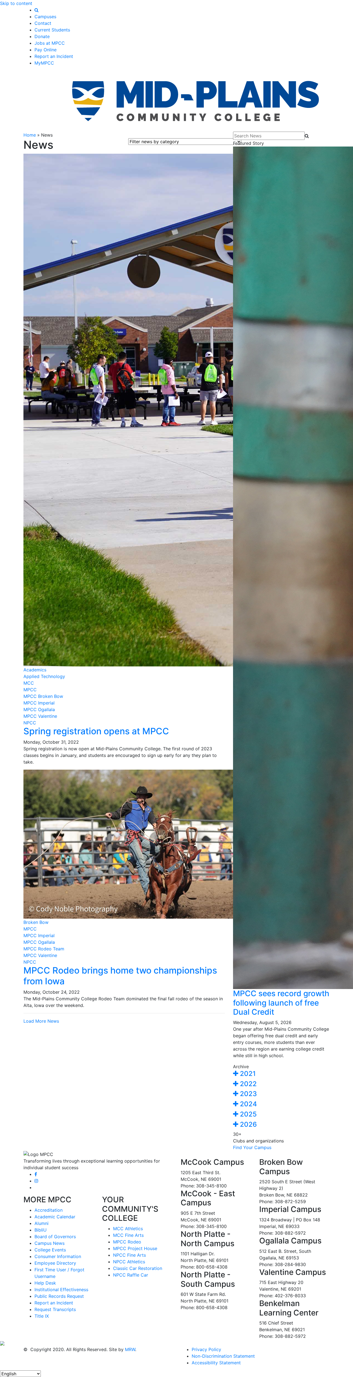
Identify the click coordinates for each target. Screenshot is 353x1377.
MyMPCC (44, 63)
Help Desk (45, 1283)
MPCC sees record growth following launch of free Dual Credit (281, 1003)
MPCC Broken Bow (43, 696)
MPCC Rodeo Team (43, 948)
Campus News (49, 1243)
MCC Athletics (128, 1228)
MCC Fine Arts (128, 1235)
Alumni (41, 1223)
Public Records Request (59, 1296)
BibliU (40, 1230)
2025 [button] (247, 1114)
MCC (28, 683)
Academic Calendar (54, 1216)
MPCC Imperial (39, 703)
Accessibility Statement (216, 1362)
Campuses (45, 16)
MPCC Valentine (40, 716)
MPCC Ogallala (39, 709)
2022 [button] (247, 1084)
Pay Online (45, 49)
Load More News (41, 1021)
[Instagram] (36, 1181)
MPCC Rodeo (127, 1242)
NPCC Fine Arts (129, 1255)
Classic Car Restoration (137, 1268)
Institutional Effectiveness (61, 1289)
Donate (42, 36)
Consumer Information (57, 1256)
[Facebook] (35, 1174)
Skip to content (16, 3)
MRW (130, 1349)
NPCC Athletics (129, 1261)
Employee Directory (55, 1263)
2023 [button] (247, 1094)
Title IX (41, 1316)
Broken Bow (36, 922)
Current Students (52, 30)
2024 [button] (247, 1104)
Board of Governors (55, 1236)
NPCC (29, 722)
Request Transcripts (55, 1309)
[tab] (281, 1074)
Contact (42, 23)
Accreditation (48, 1210)
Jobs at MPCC (49, 43)
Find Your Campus (252, 1147)
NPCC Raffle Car (130, 1275)
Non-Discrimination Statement (223, 1356)
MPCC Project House (135, 1248)
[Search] (36, 10)
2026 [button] (247, 1124)
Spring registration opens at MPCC (96, 731)
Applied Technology (44, 676)
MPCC (30, 689)
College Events (50, 1250)
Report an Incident (53, 56)
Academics (34, 669)
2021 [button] (247, 1074)
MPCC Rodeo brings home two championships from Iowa (120, 975)
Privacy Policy (206, 1349)
